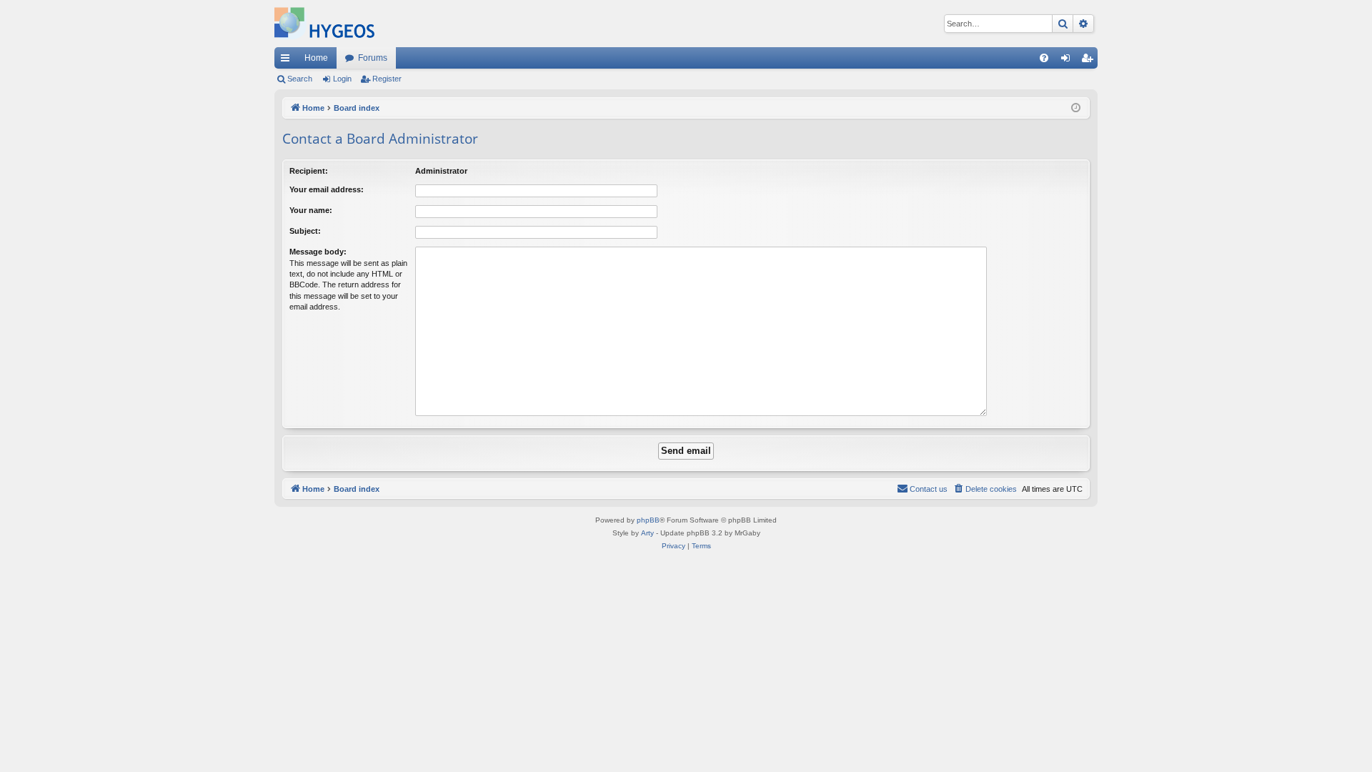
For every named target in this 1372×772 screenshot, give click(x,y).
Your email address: (326, 189)
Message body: (318, 251)
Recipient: (308, 171)
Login (342, 78)
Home (316, 58)
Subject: (305, 231)
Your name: (310, 210)
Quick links (288, 61)
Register (387, 78)
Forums (372, 58)
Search (299, 78)
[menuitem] (1044, 58)
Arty (647, 533)
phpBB (648, 520)
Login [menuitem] (1068, 61)
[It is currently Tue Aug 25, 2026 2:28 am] (1075, 108)
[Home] (324, 23)
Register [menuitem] (1090, 61)
